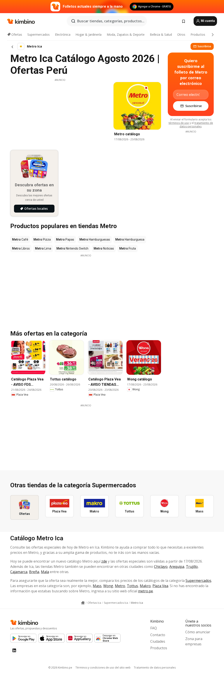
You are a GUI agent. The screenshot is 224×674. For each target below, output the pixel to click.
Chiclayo (161, 566)
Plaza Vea (160, 585)
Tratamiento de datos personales (155, 667)
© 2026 (60, 667)
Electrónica (62, 34)
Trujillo (192, 566)
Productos (198, 34)
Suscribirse (204, 46)
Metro (120, 585)
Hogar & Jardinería (88, 34)
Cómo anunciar (197, 632)
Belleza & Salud (161, 34)
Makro (145, 585)
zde (104, 561)
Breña (34, 571)
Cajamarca (18, 571)
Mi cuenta (207, 21)
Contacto (157, 634)
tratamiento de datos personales (196, 124)
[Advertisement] (60, 112)
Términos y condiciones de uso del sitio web (103, 667)
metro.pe (145, 591)
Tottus (132, 585)
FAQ (153, 628)
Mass (97, 585)
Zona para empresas (193, 641)
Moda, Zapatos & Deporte (126, 34)
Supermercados (38, 34)
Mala (45, 571)
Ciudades (157, 641)
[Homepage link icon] (83, 603)
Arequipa (176, 566)
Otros (181, 34)
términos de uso (179, 123)
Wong (108, 585)
